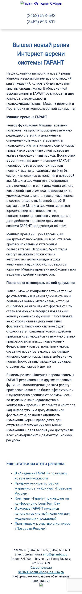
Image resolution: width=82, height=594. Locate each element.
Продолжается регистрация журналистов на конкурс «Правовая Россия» (43, 488)
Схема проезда (41, 567)
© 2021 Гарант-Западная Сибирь (41, 572)
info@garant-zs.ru (55, 554)
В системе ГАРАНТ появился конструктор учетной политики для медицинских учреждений (42, 513)
